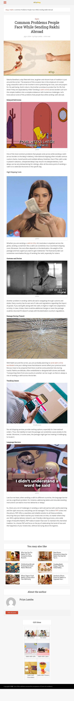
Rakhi (11, 10)
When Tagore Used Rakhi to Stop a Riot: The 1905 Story (28, 577)
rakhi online (44, 90)
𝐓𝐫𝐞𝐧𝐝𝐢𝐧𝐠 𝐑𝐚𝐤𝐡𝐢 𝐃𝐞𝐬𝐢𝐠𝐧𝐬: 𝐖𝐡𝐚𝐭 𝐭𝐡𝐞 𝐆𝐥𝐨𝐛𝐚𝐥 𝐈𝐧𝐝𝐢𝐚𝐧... (58, 566)
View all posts (12, 613)
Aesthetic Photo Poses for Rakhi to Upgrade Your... (59, 577)
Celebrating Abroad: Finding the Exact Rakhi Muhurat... (27, 566)
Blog (7, 10)
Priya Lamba (38, 36)
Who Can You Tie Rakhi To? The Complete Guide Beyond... (26, 555)
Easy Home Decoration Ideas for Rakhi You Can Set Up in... (60, 555)
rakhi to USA (31, 243)
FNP (56, 510)
